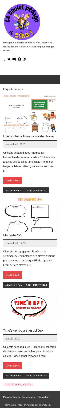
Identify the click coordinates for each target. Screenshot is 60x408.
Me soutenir (44, 397)
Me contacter (29, 397)
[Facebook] (19, 60)
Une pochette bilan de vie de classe (28, 136)
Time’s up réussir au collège (23, 330)
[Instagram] (24, 60)
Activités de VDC (13, 190)
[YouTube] (14, 60)
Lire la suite (12, 180)
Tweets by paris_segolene (18, 384)
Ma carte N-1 (12, 235)
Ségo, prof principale (36, 190)
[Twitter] (9, 60)
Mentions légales (11, 397)
